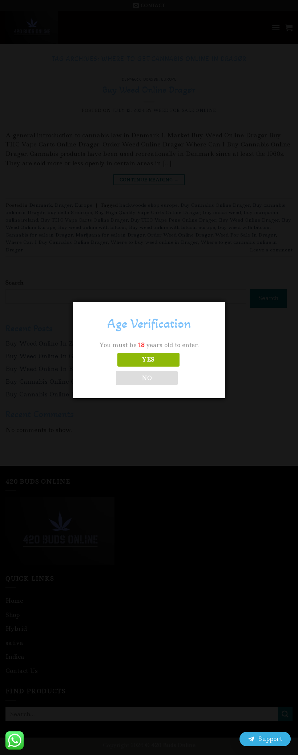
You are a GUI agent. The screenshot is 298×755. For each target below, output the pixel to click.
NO (147, 378)
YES (148, 359)
